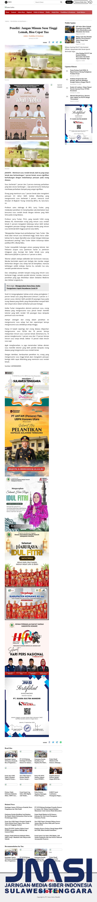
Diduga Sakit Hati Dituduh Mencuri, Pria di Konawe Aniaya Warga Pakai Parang (84, 39)
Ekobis (48, 12)
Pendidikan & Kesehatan (68, 12)
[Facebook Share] (49, 42)
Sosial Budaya (81, 12)
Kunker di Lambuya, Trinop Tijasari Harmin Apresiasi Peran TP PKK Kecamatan (81, 88)
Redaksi (69, 2)
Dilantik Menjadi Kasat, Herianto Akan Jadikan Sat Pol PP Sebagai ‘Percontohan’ (80, 97)
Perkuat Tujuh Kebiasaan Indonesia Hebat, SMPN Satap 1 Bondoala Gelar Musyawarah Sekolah (11, 794)
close (50, 852)
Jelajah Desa (55, 12)
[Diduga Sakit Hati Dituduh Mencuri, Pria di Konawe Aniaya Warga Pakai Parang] (69, 39)
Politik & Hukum (39, 12)
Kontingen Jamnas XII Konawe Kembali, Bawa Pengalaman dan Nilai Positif (11, 761)
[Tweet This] (53, 42)
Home (7, 12)
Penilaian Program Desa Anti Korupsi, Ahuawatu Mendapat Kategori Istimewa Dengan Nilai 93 (80, 80)
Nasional (13, 12)
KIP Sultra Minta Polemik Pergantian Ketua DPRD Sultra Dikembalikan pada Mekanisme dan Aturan (83, 29)
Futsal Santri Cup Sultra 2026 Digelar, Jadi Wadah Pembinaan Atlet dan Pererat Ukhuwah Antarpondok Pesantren (26, 794)
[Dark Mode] (90, 2)
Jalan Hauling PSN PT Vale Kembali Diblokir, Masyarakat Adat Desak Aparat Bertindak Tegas (84, 56)
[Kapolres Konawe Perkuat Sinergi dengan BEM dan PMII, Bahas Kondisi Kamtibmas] (55, 770)
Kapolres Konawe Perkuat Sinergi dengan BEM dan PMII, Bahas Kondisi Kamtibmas (55, 777)
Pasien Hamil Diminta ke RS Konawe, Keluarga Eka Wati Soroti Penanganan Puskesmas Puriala (54, 761)
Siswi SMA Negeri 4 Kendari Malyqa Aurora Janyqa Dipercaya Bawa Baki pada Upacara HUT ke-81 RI (26, 777)
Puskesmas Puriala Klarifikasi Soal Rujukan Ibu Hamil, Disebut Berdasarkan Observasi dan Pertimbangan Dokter (41, 761)
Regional (29, 12)
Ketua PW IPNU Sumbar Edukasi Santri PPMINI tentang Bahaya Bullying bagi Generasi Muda (39, 777)
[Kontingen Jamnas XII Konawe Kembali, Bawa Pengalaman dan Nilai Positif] (11, 753)
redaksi (25, 36)
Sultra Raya (21, 12)
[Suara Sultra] (9, 7)
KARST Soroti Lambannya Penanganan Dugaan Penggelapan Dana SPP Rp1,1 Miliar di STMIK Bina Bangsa (55, 794)
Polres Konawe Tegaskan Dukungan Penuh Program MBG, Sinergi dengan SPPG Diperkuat (41, 794)
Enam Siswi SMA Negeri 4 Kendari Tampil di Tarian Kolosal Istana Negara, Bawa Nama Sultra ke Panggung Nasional (11, 777)
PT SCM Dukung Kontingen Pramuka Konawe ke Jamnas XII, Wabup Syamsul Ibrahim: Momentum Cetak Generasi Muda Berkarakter (26, 761)
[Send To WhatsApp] (60, 42)
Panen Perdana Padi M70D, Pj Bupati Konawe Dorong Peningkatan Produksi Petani (80, 72)
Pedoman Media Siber (81, 2)
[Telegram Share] (57, 42)
